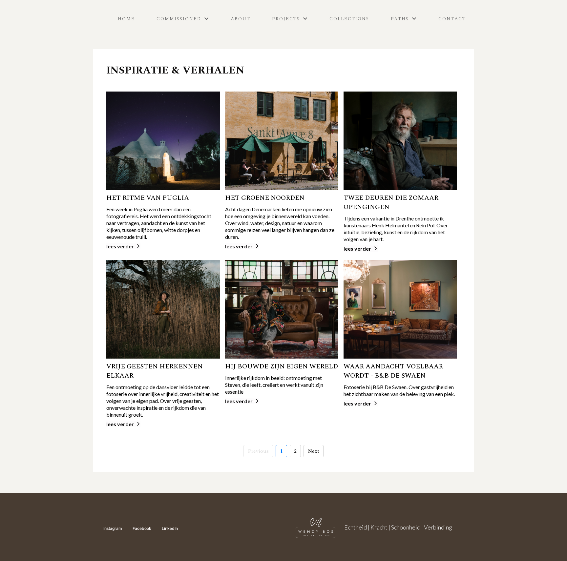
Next (313, 451)
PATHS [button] (401, 18)
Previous (258, 451)
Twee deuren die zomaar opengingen (391, 202)
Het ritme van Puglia (147, 198)
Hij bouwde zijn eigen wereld (281, 366)
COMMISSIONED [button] (180, 18)
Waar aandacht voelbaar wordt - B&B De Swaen (393, 371)
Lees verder (120, 246)
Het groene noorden (264, 198)
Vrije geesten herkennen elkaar (154, 371)
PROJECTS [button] (287, 18)
